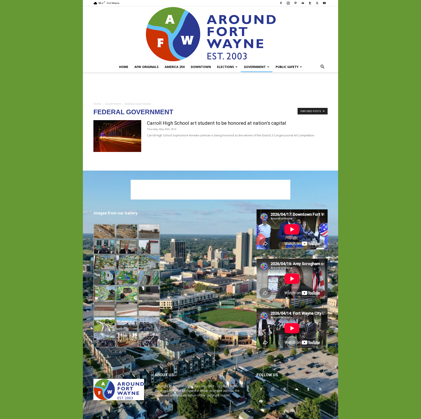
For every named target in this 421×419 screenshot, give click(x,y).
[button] (322, 67)
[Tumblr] (310, 3)
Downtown (201, 67)
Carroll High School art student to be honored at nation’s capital (216, 123)
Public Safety (287, 67)
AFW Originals (146, 67)
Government (255, 67)
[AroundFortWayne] (210, 34)
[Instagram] (288, 3)
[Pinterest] (295, 3)
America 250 (175, 67)
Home (123, 67)
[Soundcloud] (302, 3)
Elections (225, 67)
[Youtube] (324, 3)
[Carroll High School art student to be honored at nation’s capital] (117, 136)
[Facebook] (281, 3)
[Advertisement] (210, 87)
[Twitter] (317, 3)
